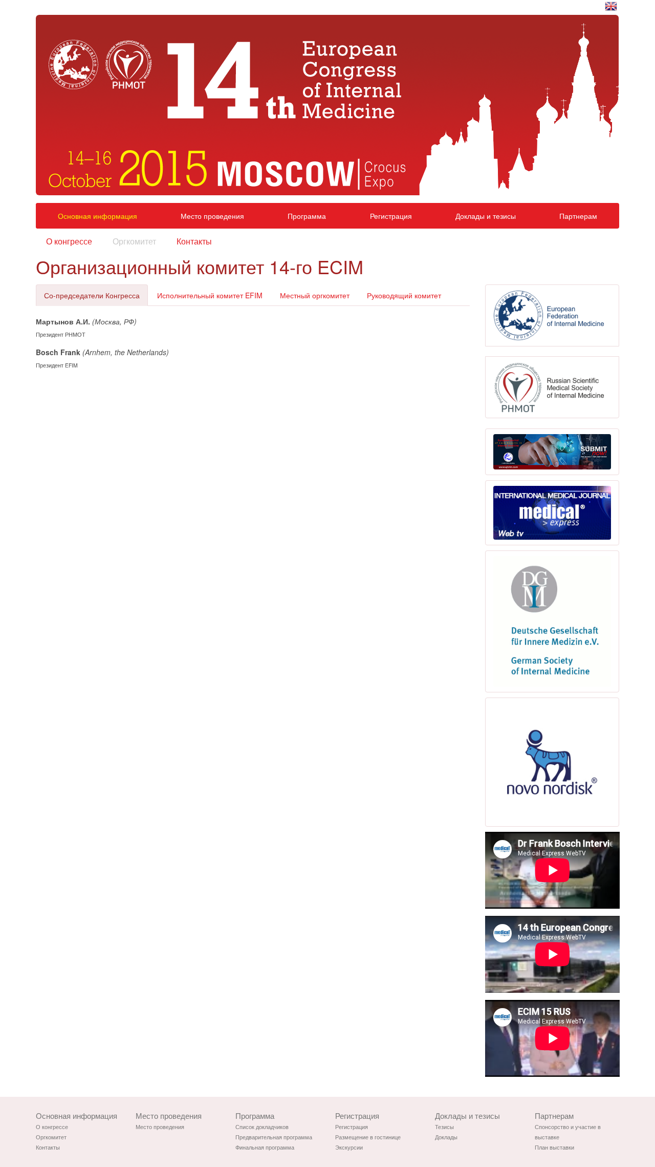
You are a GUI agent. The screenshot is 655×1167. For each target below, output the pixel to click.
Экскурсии (349, 1147)
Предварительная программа (273, 1137)
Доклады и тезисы (485, 216)
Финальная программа (264, 1147)
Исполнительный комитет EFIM (210, 295)
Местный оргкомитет (315, 295)
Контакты (194, 241)
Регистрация (391, 216)
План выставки (554, 1147)
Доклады (446, 1137)
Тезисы (444, 1126)
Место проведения (212, 216)
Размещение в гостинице (368, 1137)
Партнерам (578, 216)
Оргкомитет (134, 241)
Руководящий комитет (404, 295)
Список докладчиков (262, 1126)
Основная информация (97, 216)
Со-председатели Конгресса (92, 295)
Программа (307, 216)
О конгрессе (69, 241)
